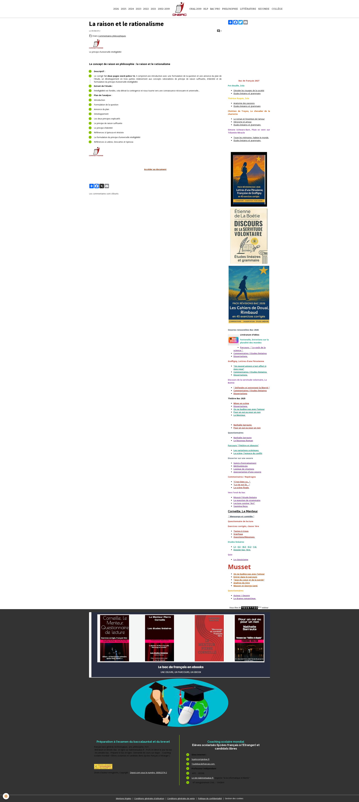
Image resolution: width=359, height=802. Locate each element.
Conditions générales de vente (181, 798)
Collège (277, 8)
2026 (116, 8)
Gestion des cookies (234, 798)
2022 (146, 8)
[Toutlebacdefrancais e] (179, 645)
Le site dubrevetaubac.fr (203, 778)
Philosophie (230, 8)
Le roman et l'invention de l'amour (249, 119)
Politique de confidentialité (210, 798)
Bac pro (215, 8)
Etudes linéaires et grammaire (247, 93)
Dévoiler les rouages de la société (248, 90)
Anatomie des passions (244, 103)
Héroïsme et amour (242, 122)
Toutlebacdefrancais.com (203, 764)
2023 (138, 8)
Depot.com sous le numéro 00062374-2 (148, 772)
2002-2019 (164, 8)
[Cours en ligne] (179, 703)
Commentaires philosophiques (112, 36)
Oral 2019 (195, 8)
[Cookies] (6, 796)
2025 (123, 8)
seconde (263, 8)
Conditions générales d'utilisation (149, 798)
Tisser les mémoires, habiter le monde (251, 137)
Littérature (248, 8)
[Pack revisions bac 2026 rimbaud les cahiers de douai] (249, 294)
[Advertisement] (249, 45)
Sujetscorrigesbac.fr (201, 759)
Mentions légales (123, 798)
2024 (131, 8)
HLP (205, 8)
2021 (153, 8)
